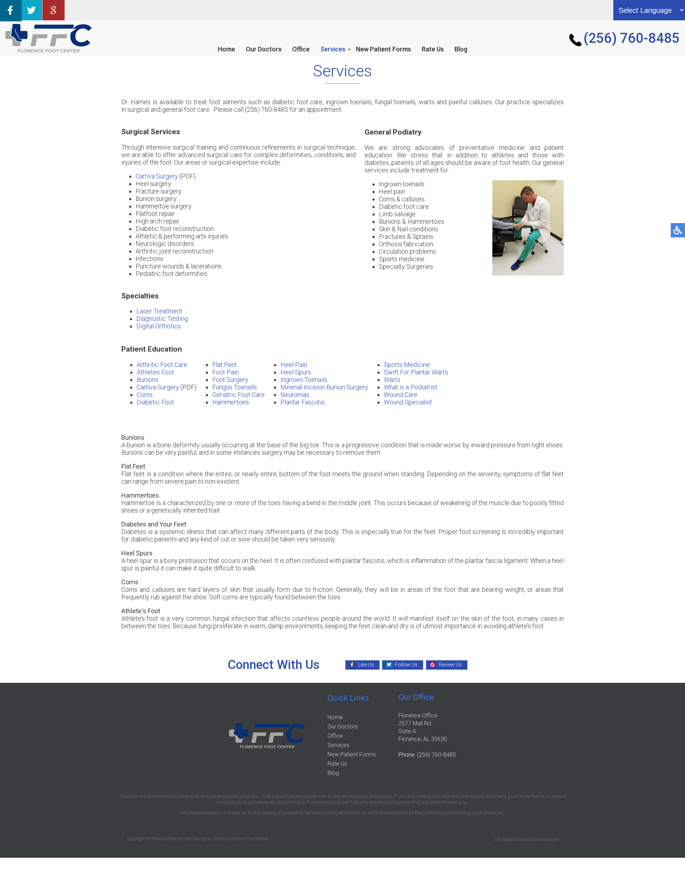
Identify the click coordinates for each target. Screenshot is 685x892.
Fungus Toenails (234, 387)
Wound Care (400, 394)
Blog (461, 49)
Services (332, 49)
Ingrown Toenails (304, 379)
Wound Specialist (408, 402)
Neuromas (294, 394)
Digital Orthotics (158, 326)
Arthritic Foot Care (162, 364)
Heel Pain (293, 364)
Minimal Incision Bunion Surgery (324, 387)
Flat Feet (224, 364)
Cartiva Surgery (157, 176)
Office (301, 49)
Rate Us (433, 49)
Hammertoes (230, 402)
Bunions (147, 379)
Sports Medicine (407, 364)
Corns (145, 394)
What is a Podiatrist (410, 387)
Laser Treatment (159, 311)
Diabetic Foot (155, 402)
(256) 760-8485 (632, 38)
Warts (392, 379)
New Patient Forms (383, 49)
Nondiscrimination (537, 839)
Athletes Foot (155, 372)
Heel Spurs (295, 372)
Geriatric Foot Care (238, 394)
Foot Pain (225, 372)
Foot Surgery (230, 379)
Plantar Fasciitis (302, 402)
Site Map (503, 839)
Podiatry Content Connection (241, 838)
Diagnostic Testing (162, 318)
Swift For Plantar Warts (416, 372)
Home (226, 49)
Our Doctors (263, 49)
